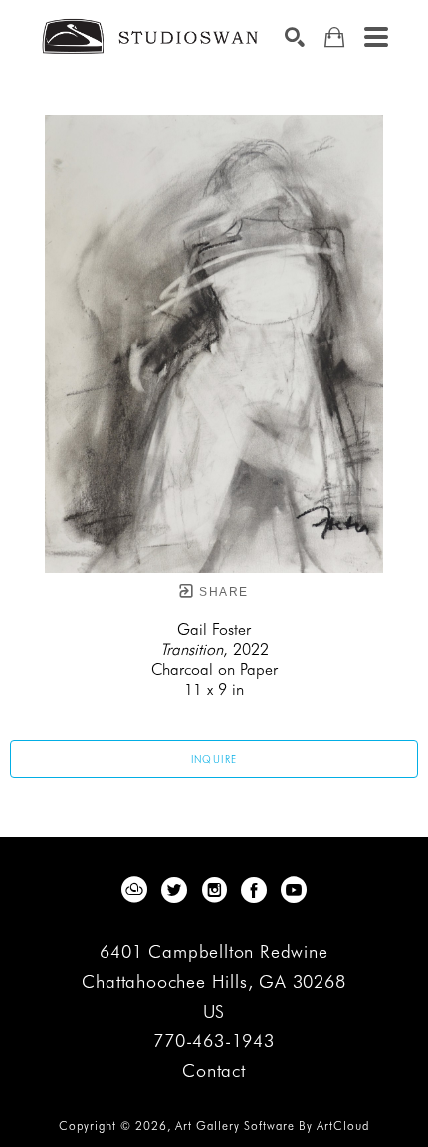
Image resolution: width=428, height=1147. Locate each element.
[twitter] (174, 890)
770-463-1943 (214, 1041)
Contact (214, 1071)
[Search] (295, 37)
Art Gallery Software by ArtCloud (272, 1125)
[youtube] (294, 890)
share (221, 592)
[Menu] (376, 37)
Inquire (214, 759)
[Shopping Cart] (334, 37)
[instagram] (214, 890)
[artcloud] (134, 890)
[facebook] (254, 890)
